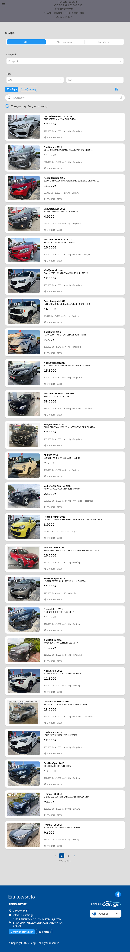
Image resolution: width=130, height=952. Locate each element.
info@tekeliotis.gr (23, 915)
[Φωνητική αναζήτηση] (121, 97)
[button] (65, 61)
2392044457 (21, 910)
